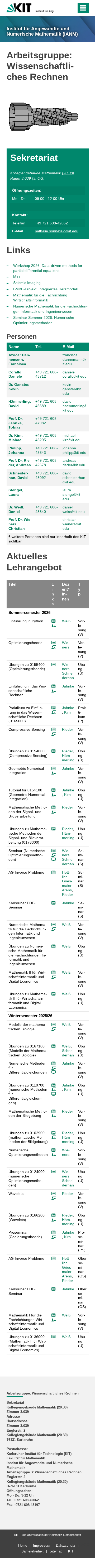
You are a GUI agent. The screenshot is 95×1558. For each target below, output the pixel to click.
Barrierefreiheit (32, 1551)
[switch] (63, 8)
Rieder (67, 729)
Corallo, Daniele (15, 374)
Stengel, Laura (15, 492)
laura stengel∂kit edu (71, 494)
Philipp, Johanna (16, 450)
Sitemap (56, 1551)
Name (13, 346)
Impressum (41, 1545)
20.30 (68, 173)
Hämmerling (68, 757)
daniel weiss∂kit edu (74, 509)
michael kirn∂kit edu (72, 437)
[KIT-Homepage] (19, 7)
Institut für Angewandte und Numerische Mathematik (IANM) (45, 11)
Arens (67, 890)
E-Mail (68, 346)
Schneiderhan (68, 675)
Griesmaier (67, 883)
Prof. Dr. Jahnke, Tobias (15, 423)
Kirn (67, 712)
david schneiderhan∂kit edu (74, 477)
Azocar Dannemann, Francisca (19, 359)
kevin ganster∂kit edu (72, 389)
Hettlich (66, 874)
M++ (17, 277)
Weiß (66, 621)
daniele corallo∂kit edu (75, 374)
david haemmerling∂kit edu (74, 405)
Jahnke (68, 686)
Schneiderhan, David (18, 475)
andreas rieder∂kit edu (74, 462)
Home (22, 1545)
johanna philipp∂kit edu (74, 450)
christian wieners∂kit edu (72, 524)
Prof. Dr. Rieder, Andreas (19, 462)
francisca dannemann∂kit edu (74, 359)
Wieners (66, 645)
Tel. (38, 346)
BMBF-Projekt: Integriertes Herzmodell (45, 289)
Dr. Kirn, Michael (15, 437)
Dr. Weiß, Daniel (16, 509)
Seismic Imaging (27, 283)
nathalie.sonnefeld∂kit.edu (56, 231)
